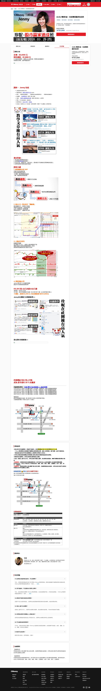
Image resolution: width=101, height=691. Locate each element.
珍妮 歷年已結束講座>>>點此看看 (35, 387)
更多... (38, 584)
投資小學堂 (43, 678)
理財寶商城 (9, 0)
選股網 (68, 676)
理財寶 (24, 674)
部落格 (30, 102)
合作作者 (25, 684)
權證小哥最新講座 (77, 5)
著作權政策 (63, 687)
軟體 (24, 676)
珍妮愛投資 (24, 96)
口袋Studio (77, 676)
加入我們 (14, 678)
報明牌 (68, 678)
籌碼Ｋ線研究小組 (27, 92)
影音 (24, 682)
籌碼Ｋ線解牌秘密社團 (26, 98)
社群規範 (68, 687)
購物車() (93, 0)
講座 (24, 678)
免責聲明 (72, 687)
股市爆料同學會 (16, 0)
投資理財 (21, 0)
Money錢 (43, 676)
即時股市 (27, 0)
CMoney (3, 0)
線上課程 (25, 680)
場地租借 (84, 680)
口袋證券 (43, 684)
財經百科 (43, 680)
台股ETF (52, 678)
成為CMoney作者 (86, 678)
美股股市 (52, 676)
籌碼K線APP (71, 5)
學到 (76, 674)
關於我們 (14, 674)
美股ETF (52, 680)
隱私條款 (54, 687)
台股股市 (52, 674)
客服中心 (84, 674)
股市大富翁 (69, 674)
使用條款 (58, 687)
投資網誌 (43, 674)
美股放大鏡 (43, 682)
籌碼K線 (21, 161)
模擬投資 (38, 0)
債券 (51, 682)
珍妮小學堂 (25, 102)
